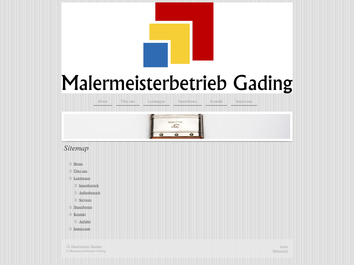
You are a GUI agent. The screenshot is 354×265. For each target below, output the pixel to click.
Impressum (82, 228)
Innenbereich (89, 185)
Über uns (80, 170)
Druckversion (80, 246)
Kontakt (80, 214)
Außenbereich (89, 192)
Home (78, 163)
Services (85, 199)
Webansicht (280, 251)
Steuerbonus (83, 206)
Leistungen (82, 178)
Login (284, 246)
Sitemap (96, 246)
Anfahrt (85, 221)
